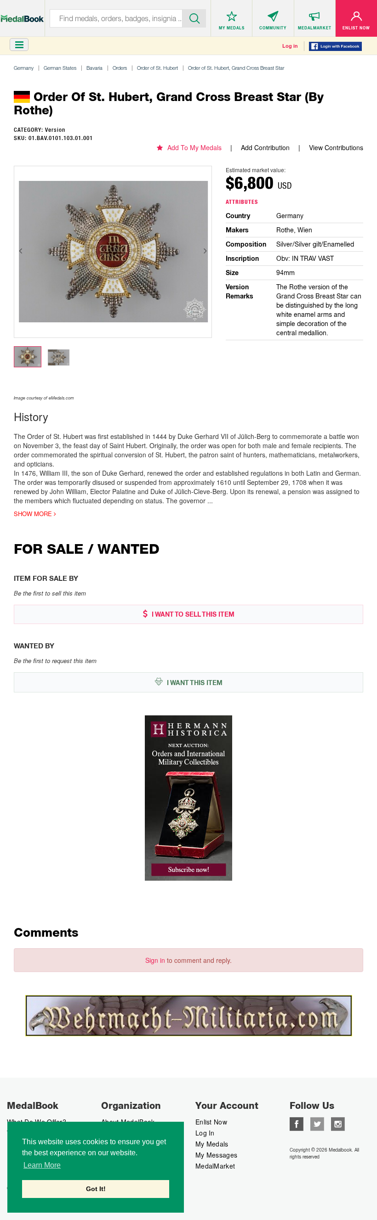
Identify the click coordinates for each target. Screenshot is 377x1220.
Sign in (155, 960)
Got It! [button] (96, 1188)
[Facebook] (296, 1123)
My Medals (211, 1143)
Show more (34, 514)
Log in (290, 46)
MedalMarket (215, 1165)
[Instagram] (338, 1123)
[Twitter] (317, 1123)
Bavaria (94, 68)
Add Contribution (265, 147)
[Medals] (22, 14)
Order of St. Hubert (157, 68)
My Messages (216, 1154)
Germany (24, 68)
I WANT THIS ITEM (194, 683)
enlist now (211, 1121)
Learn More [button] (42, 1165)
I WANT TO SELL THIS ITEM (192, 614)
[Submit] (194, 17)
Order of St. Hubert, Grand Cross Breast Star (236, 68)
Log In (205, 1132)
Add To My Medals (194, 147)
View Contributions (336, 147)
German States (60, 68)
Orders (120, 68)
